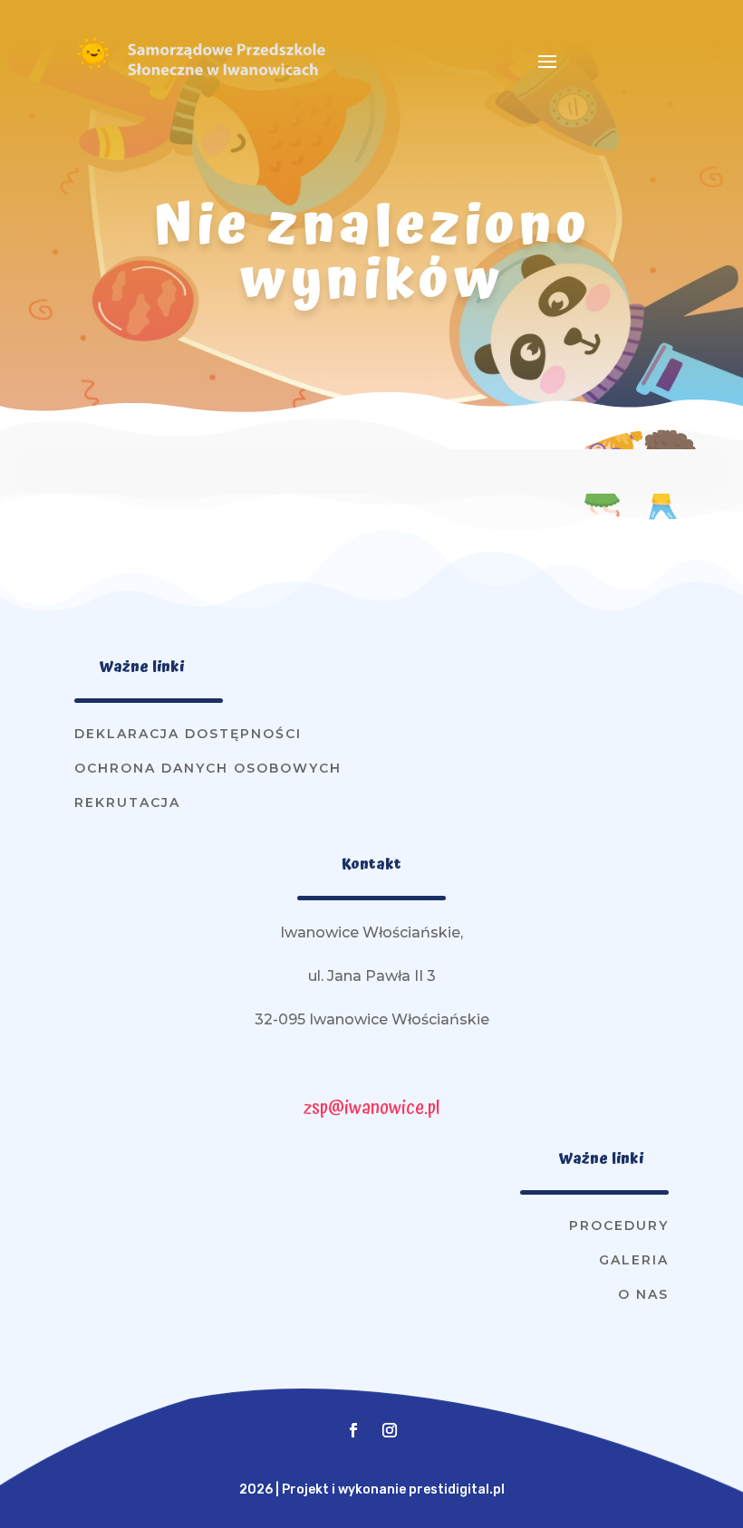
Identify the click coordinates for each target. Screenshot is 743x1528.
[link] (92, 68)
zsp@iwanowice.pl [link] (371, 1107)
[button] (547, 60)
